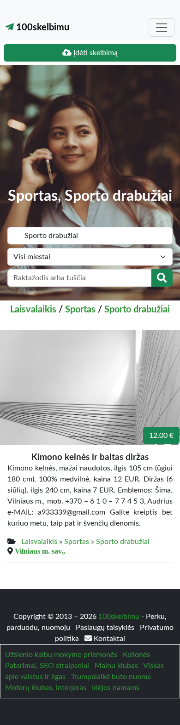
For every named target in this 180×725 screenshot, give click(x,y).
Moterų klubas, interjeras (45, 687)
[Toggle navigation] (161, 27)
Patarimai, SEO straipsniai (47, 665)
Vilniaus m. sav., (40, 551)
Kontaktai (108, 638)
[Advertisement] (90, 133)
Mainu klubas (116, 665)
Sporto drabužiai (137, 309)
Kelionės (136, 654)
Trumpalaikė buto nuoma (111, 676)
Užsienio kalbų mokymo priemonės (61, 654)
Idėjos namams (115, 687)
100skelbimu (41, 27)
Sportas (80, 309)
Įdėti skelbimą (95, 53)
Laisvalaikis (33, 309)
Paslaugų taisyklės (106, 627)
